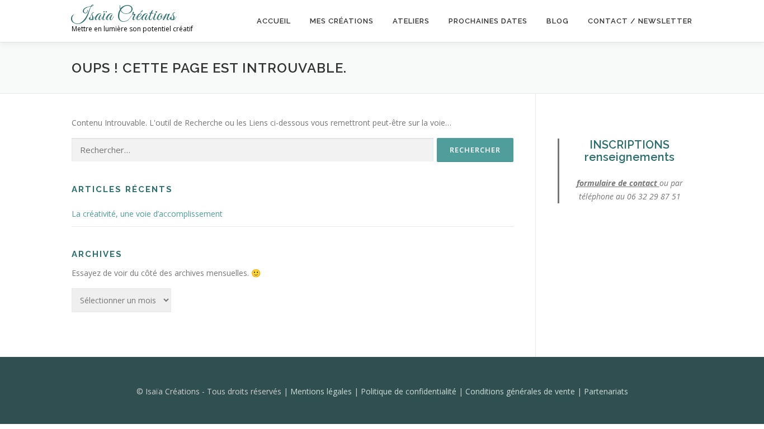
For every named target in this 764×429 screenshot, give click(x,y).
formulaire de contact (618, 183)
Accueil (274, 21)
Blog (557, 21)
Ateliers (411, 21)
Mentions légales (322, 391)
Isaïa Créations (124, 15)
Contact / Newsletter (640, 21)
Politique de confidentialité (410, 391)
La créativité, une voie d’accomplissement (147, 213)
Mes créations (342, 21)
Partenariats (606, 391)
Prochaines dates (488, 21)
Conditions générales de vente (521, 391)
